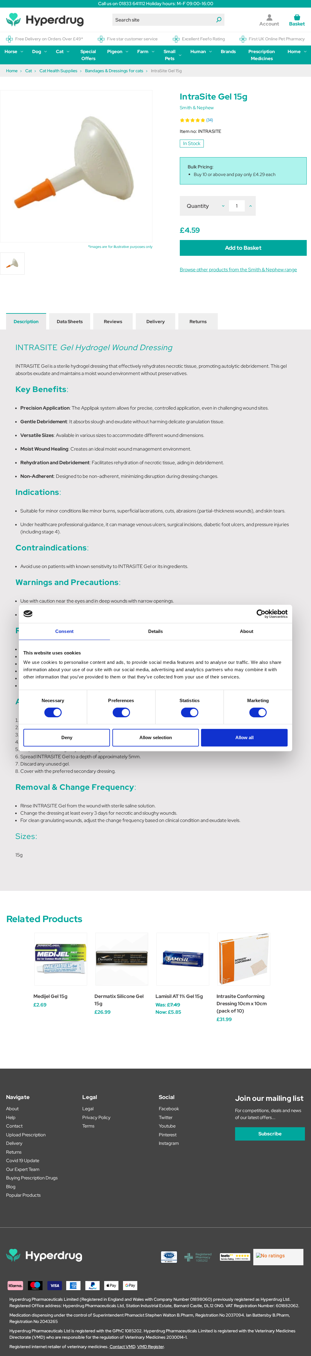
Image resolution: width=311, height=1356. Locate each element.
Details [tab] (155, 631)
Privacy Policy (96, 1117)
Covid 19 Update (22, 1161)
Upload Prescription (26, 1135)
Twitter (166, 1117)
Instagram (169, 1143)
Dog (36, 52)
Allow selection (155, 737)
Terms (88, 1126)
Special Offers (88, 55)
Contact (14, 1126)
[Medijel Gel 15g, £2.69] (60, 959)
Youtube (167, 1126)
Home (294, 52)
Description (26, 322)
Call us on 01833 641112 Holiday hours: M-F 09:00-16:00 (155, 4)
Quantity (198, 205)
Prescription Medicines (261, 55)
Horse (11, 52)
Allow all (244, 737)
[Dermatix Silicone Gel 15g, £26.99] (121, 959)
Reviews (113, 322)
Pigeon (114, 52)
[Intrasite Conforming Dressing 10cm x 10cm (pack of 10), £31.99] (243, 959)
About (12, 1109)
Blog (10, 1187)
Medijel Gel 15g (50, 996)
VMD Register (150, 1346)
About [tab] (246, 631)
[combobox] (168, 20)
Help (10, 1117)
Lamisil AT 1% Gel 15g (179, 996)
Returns (198, 322)
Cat (59, 52)
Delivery (155, 322)
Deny (66, 737)
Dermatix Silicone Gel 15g (119, 1000)
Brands (228, 52)
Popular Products (23, 1195)
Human (198, 52)
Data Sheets (70, 322)
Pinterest (167, 1135)
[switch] (121, 712)
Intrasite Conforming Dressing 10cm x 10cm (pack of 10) (242, 1003)
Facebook (169, 1109)
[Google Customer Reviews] (278, 1257)
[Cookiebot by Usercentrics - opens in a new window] (261, 613)
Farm (143, 52)
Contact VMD (122, 1346)
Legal (88, 1109)
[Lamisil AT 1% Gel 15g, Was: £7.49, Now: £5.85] (182, 959)
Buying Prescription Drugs (32, 1178)
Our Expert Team (22, 1169)
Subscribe (270, 1134)
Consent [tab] (64, 631)
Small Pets (170, 55)
